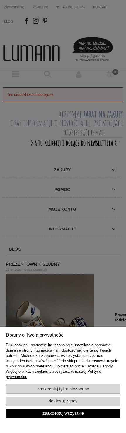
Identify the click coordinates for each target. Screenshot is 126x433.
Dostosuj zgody (63, 401)
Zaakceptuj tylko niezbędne (63, 389)
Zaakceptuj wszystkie (63, 413)
